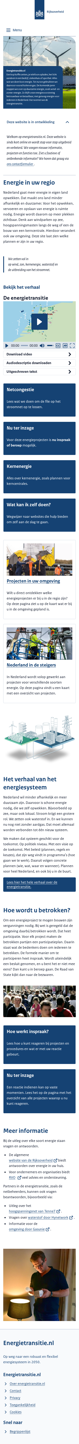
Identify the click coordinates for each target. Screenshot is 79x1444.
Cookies (15, 1412)
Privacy (15, 1398)
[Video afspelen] (39, 322)
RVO (12, 1177)
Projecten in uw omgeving (33, 581)
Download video (19, 354)
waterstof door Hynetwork (48, 1217)
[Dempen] (42, 345)
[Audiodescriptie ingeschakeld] (65, 345)
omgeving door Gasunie (27, 1229)
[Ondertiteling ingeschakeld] (58, 345)
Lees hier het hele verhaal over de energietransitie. (32, 884)
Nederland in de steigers (31, 665)
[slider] (24, 345)
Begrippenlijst (20, 1431)
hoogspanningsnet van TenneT (32, 1211)
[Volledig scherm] (72, 345)
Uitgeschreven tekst (21, 371)
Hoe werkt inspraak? (28, 1031)
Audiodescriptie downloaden (28, 363)
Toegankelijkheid (22, 1405)
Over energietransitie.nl (27, 1383)
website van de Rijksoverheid (31, 1160)
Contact (15, 1390)
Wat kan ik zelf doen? (29, 505)
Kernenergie (19, 466)
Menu (17, 30)
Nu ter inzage (20, 428)
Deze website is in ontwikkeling (30, 122)
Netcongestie (20, 390)
